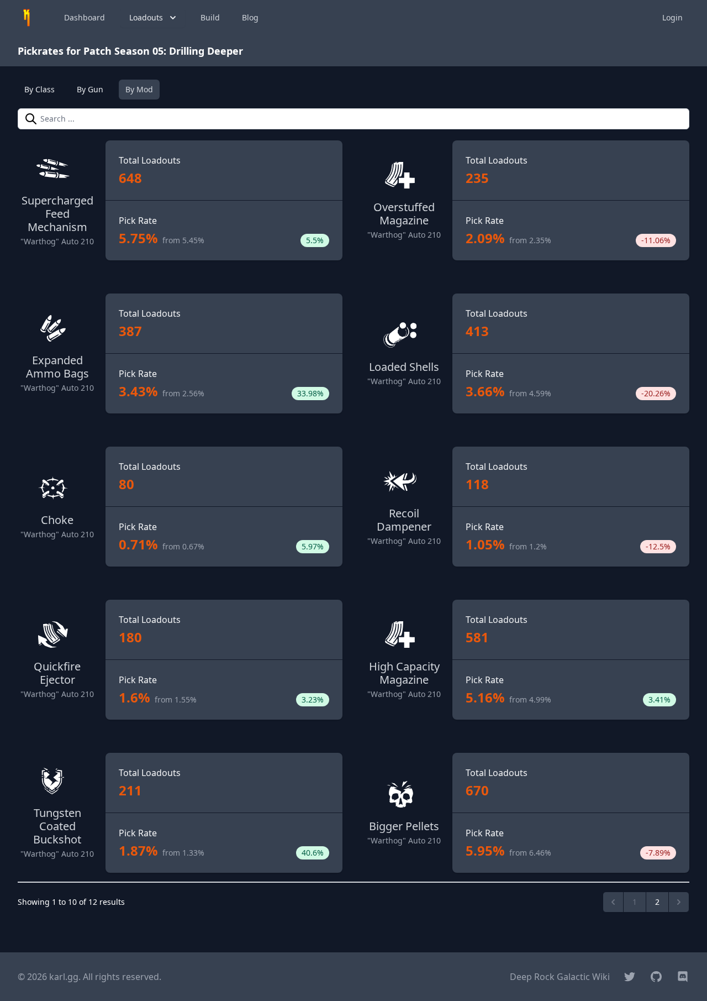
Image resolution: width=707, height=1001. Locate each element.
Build (210, 17)
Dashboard (84, 17)
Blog (250, 17)
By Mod (139, 89)
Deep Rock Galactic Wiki (560, 977)
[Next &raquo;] (678, 902)
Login (672, 17)
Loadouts (146, 17)
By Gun (90, 89)
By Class (39, 89)
